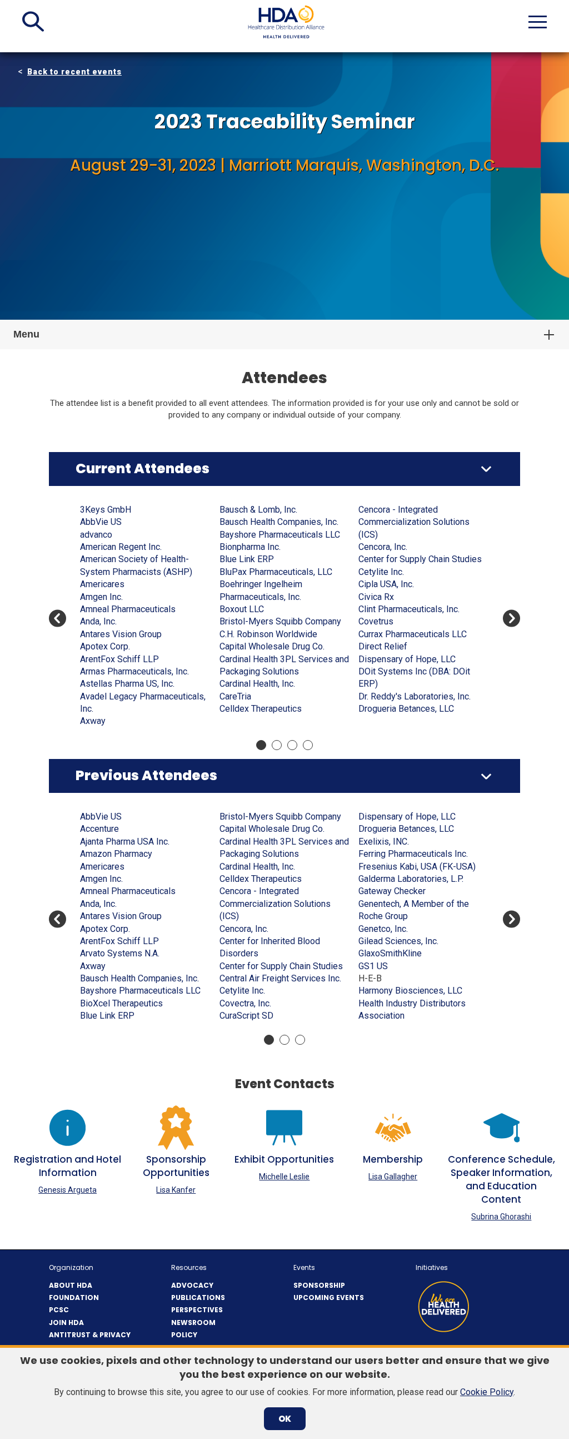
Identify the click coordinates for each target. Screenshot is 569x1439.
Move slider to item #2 (277, 745)
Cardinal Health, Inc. (257, 683)
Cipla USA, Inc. (386, 584)
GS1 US (373, 966)
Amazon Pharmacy (116, 853)
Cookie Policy (486, 1392)
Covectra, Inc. (245, 1003)
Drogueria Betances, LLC (406, 708)
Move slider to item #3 (292, 745)
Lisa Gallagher (392, 1176)
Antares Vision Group (121, 634)
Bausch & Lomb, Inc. (258, 509)
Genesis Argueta (67, 1189)
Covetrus (375, 621)
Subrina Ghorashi (501, 1216)
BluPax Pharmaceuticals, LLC (275, 572)
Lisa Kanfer (176, 1189)
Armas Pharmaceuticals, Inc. (134, 671)
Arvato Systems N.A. (119, 953)
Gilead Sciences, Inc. (398, 941)
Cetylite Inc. (381, 572)
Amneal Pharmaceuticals (128, 609)
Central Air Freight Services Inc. (280, 978)
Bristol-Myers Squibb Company (280, 621)
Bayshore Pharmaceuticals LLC (279, 534)
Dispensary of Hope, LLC (407, 659)
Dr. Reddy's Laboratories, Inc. (414, 696)
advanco (96, 534)
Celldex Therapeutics (260, 708)
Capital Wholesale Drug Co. (272, 646)
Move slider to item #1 (261, 745)
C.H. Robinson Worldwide (268, 634)
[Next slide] (511, 618)
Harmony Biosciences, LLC (410, 990)
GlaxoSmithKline (390, 953)
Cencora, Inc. (382, 547)
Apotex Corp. (105, 646)
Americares (102, 584)
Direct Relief (382, 646)
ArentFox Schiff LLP (119, 659)
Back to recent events (74, 71)
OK (284, 1419)
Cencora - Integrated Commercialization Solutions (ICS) (414, 522)
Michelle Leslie (284, 1176)
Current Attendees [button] (142, 468)
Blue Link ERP (246, 559)
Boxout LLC (241, 609)
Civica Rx (376, 597)
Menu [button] (26, 334)
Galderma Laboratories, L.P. (410, 879)
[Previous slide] (57, 618)
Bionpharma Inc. (250, 547)
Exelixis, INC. (383, 841)
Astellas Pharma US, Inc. (127, 683)
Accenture (99, 828)
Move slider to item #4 (308, 745)
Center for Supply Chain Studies (420, 559)
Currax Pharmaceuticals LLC (412, 634)
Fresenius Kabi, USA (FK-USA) (417, 866)
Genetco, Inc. (383, 929)
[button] (33, 21)
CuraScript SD (246, 1015)
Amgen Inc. (101, 597)
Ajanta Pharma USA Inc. (124, 841)
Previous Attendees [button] (146, 775)
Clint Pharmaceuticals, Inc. (409, 609)
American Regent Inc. (121, 547)
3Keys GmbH (105, 509)
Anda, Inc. (98, 621)
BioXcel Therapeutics (121, 1003)
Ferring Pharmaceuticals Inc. (413, 853)
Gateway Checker (392, 891)
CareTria (235, 696)
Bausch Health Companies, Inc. (278, 522)
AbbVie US (101, 522)
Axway (93, 721)
